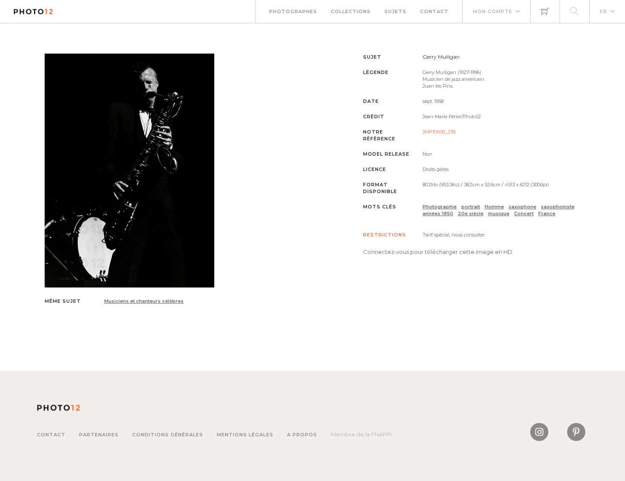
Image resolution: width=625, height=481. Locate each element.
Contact (434, 11)
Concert (524, 213)
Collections (351, 11)
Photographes (293, 11)
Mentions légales (245, 435)
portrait (470, 207)
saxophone (522, 207)
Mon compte (492, 11)
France (546, 213)
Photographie (440, 207)
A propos (302, 435)
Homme (494, 207)
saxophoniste (557, 207)
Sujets (395, 11)
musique (498, 213)
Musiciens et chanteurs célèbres (144, 301)
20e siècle (470, 213)
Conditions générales (167, 435)
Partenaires (99, 435)
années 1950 (438, 213)
